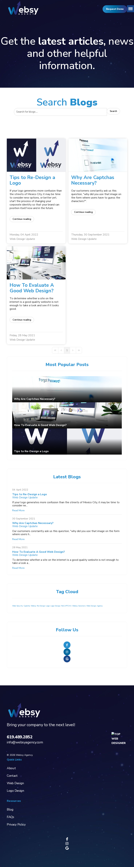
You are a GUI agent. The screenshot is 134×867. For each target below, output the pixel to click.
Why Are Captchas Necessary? (92, 180)
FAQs (10, 817)
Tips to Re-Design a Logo (32, 180)
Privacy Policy (16, 824)
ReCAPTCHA (66, 606)
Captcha (27, 606)
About (11, 768)
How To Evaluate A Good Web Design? (32, 288)
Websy (33, 606)
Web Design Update (22, 239)
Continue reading (22, 219)
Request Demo (115, 9)
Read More (18, 510)
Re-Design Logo (43, 606)
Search (113, 111)
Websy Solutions (79, 606)
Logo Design (55, 606)
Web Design (15, 783)
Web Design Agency (94, 606)
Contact (12, 776)
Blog (10, 809)
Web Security (17, 606)
